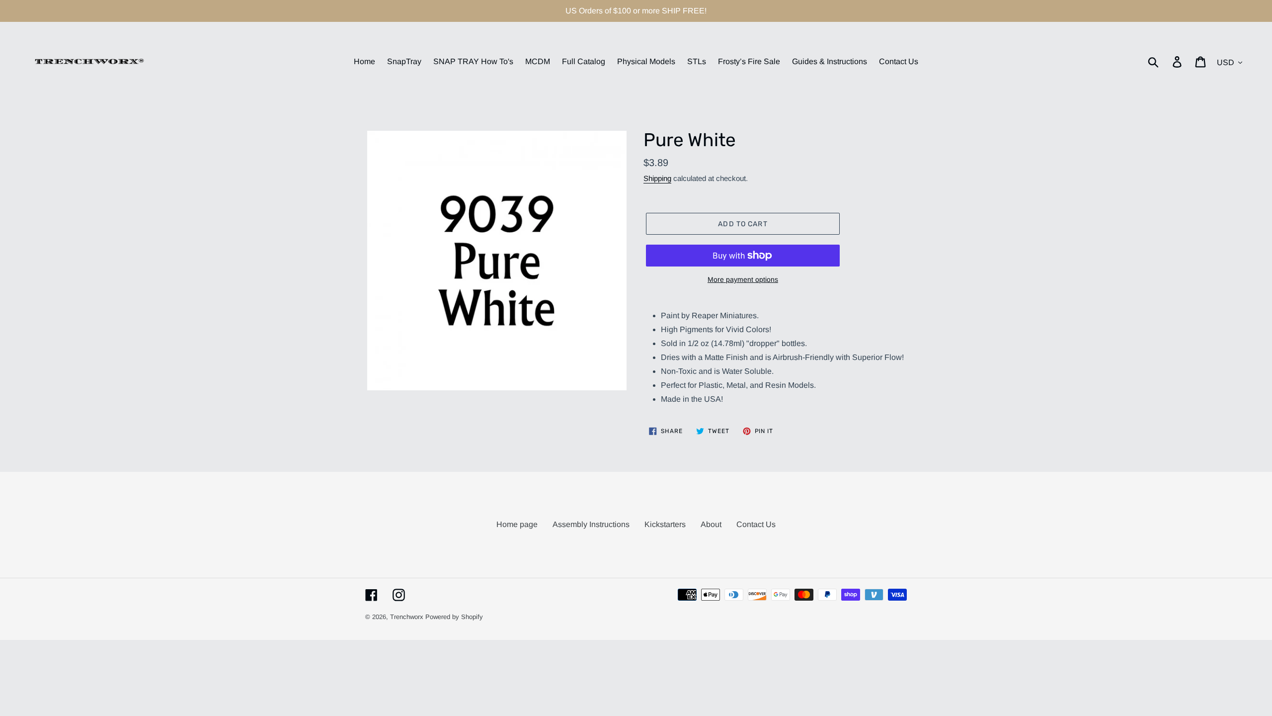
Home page (517, 524)
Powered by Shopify (454, 617)
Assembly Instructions (591, 524)
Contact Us (756, 524)
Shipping (657, 178)
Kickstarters (665, 524)
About (711, 524)
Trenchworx (406, 617)
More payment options (743, 279)
